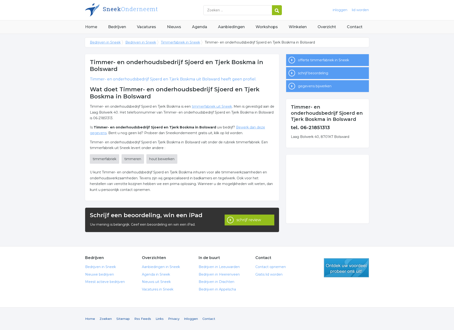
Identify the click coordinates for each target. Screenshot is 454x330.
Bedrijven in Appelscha (217, 289)
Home (91, 27)
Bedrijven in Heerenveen (219, 274)
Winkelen (298, 27)
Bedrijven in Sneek (144, 10)
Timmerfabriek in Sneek (180, 42)
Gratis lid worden (269, 274)
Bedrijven (117, 27)
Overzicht (327, 27)
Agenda (199, 27)
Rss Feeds (142, 319)
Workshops (267, 27)
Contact (354, 27)
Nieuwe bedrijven (99, 274)
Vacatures (146, 27)
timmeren (132, 159)
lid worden (360, 10)
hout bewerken (162, 159)
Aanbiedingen (231, 27)
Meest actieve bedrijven (105, 282)
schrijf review (248, 220)
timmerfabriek (104, 159)
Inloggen (191, 319)
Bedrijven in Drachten (216, 282)
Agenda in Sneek (156, 274)
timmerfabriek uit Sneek (212, 106)
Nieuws (174, 27)
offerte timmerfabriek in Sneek (323, 60)
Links (160, 319)
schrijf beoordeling (313, 73)
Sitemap (123, 319)
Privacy (173, 319)
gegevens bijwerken (315, 86)
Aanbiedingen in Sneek (161, 267)
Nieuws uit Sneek (156, 282)
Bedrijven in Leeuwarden (219, 267)
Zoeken (106, 319)
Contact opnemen (270, 267)
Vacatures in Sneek (157, 289)
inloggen (340, 10)
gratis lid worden (346, 267)
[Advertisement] (327, 189)
